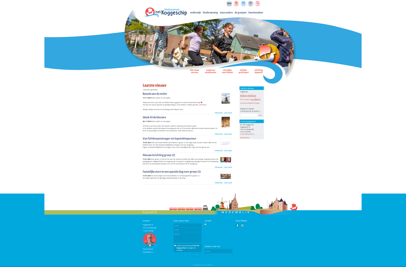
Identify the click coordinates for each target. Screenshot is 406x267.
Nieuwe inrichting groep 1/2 (159, 155)
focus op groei (245, 99)
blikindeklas (248, 96)
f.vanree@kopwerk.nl (247, 134)
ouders (255, 99)
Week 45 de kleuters (154, 117)
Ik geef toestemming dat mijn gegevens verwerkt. (187, 248)
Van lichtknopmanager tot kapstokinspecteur (169, 138)
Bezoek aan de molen (155, 94)
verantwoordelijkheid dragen (250, 103)
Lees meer (228, 113)
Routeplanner (244, 138)
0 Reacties (219, 113)
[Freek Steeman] (149, 246)
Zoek (260, 115)
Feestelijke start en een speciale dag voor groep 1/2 (172, 172)
